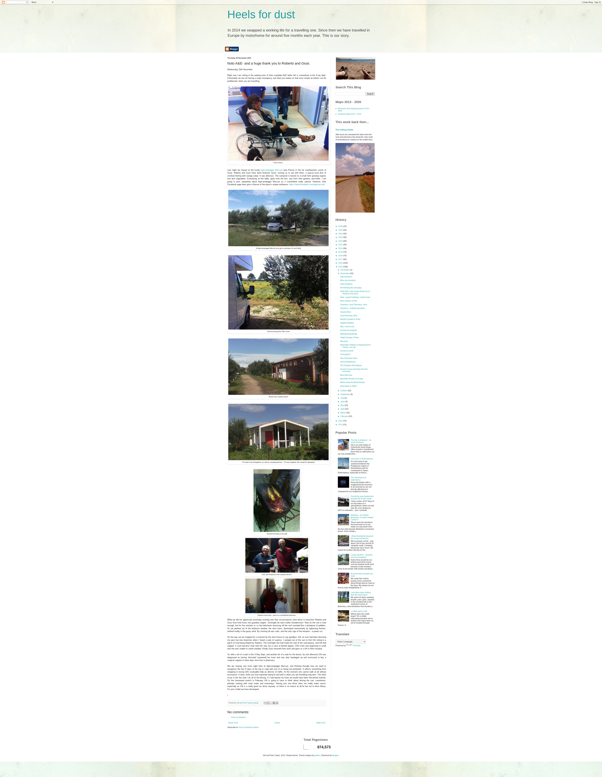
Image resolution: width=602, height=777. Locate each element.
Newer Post (233, 723)
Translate (356, 645)
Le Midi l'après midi (359, 611)
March (343, 413)
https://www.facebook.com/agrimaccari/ (306, 184)
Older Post (320, 723)
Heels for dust (261, 14)
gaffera (317, 755)
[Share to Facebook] (274, 702)
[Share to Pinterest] (277, 702)
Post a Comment (238, 717)
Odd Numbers (346, 277)
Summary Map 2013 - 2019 (349, 114)
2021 (340, 245)
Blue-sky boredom (348, 280)
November (345, 273)
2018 (340, 256)
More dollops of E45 (348, 301)
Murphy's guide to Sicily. (350, 319)
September (345, 394)
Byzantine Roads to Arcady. (351, 379)
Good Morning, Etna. (349, 315)
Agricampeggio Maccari (272, 170)
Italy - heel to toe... (348, 326)
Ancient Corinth (346, 351)
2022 (340, 241)
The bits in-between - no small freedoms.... (361, 441)
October (344, 391)
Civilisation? (345, 354)
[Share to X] (271, 702)
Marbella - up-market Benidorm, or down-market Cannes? (362, 517)
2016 (340, 263)
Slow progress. (346, 284)
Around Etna (345, 312)
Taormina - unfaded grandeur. (352, 308)
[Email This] (265, 702)
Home (277, 723)
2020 (340, 248)
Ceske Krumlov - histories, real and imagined (362, 556)
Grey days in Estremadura (362, 459)
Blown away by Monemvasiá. (352, 382)
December (345, 270)
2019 (340, 252)
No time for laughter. (348, 330)
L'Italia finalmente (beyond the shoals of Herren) (362, 537)
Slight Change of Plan (349, 337)
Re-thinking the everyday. (351, 288)
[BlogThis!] (268, 702)
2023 (340, 237)
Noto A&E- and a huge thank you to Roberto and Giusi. (355, 292)
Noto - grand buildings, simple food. (355, 297)
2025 (340, 230)
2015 (340, 267)
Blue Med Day (346, 375)
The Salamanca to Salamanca (358, 478)
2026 (340, 226)
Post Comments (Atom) (249, 727)
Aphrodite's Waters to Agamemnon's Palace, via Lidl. (355, 346)
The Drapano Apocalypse (351, 365)
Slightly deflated (347, 323)
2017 (340, 259)
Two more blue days (348, 358)
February (345, 416)
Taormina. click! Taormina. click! (353, 305)
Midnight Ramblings (348, 334)
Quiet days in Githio (348, 386)
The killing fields (344, 129)
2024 (340, 234)
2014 (340, 421)
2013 (340, 425)
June (343, 401)
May (343, 405)
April (343, 409)
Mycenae (344, 341)
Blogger (335, 755)
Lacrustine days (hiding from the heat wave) (361, 593)
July (342, 398)
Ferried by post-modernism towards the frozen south (362, 497)
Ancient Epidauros (348, 362)
